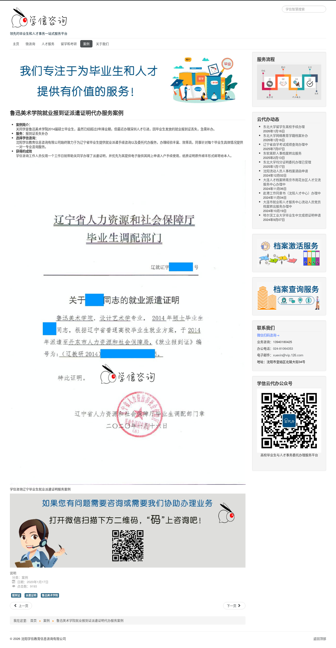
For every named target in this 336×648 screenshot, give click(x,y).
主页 (16, 43)
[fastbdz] (289, 295)
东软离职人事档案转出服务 (282, 153)
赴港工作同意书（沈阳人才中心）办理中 (292, 193)
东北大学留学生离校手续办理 (284, 126)
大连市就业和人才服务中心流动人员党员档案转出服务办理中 (292, 204)
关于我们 (102, 43)
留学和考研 (69, 43)
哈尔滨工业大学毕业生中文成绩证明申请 (292, 215)
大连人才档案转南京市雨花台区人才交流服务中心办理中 (292, 181)
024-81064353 (283, 348)
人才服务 (48, 43)
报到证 (16, 595)
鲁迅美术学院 (50, 595)
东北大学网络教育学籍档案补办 (285, 135)
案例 (86, 43)
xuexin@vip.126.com (288, 355)
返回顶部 (319, 638)
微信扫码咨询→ (268, 335)
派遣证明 (31, 595)
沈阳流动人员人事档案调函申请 (285, 170)
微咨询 (30, 43)
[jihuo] (289, 252)
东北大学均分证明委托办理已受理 (287, 162)
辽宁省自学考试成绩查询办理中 (285, 144)
